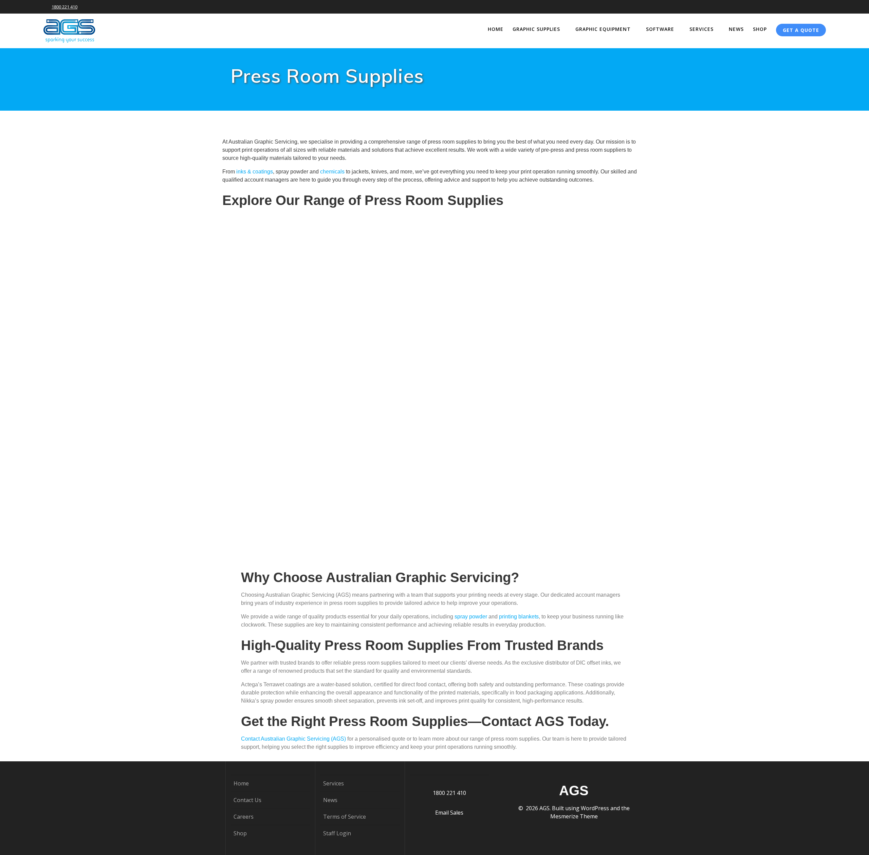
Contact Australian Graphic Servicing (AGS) (293, 739)
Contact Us (247, 800)
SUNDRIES (575, 468)
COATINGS (434, 319)
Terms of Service (344, 816)
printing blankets (519, 616)
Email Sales (449, 812)
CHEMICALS (576, 319)
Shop (760, 29)
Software (660, 29)
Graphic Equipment (603, 29)
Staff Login (337, 833)
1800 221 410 (64, 7)
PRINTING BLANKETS (293, 468)
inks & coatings (254, 171)
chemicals (333, 171)
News (736, 29)
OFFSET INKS (293, 319)
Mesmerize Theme (574, 816)
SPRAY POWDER (434, 468)
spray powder (471, 616)
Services (701, 29)
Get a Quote (801, 30)
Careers (244, 816)
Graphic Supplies (536, 29)
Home (495, 29)
